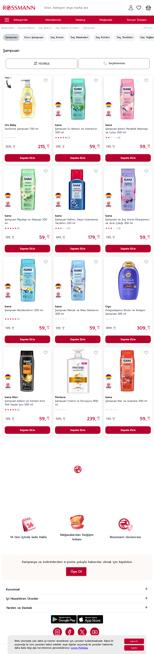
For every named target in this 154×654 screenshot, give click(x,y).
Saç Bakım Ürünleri (67, 28)
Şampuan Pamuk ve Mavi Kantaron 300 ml (76, 312)
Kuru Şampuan (33, 37)
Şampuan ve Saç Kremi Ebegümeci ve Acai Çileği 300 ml (127, 221)
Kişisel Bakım (26, 28)
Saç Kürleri (103, 37)
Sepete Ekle (27, 158)
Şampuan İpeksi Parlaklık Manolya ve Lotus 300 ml (126, 130)
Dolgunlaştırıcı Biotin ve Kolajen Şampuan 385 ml (125, 312)
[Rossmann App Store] (90, 619)
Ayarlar (134, 647)
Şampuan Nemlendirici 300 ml (24, 310)
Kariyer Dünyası (136, 20)
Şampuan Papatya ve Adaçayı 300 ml (26, 221)
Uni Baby (10, 125)
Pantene (60, 397)
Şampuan (11, 37)
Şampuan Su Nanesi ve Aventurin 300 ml (76, 130)
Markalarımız (53, 20)
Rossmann (8, 28)
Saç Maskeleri (79, 37)
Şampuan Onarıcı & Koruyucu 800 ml (76, 403)
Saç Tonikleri (125, 37)
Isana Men (11, 397)
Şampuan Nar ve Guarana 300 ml (126, 401)
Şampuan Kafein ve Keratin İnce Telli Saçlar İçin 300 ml (25, 403)
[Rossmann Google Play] (64, 619)
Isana (58, 125)
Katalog (80, 20)
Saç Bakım (44, 28)
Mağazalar (106, 20)
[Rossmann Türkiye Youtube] (94, 631)
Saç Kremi (57, 37)
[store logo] (19, 7)
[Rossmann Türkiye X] (82, 631)
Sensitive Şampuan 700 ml (21, 129)
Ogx (108, 306)
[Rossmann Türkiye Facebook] (69, 631)
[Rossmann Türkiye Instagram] (57, 631)
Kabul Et (134, 641)
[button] (147, 7)
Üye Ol (76, 571)
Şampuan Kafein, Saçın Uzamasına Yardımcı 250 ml (76, 221)
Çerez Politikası (79, 648)
